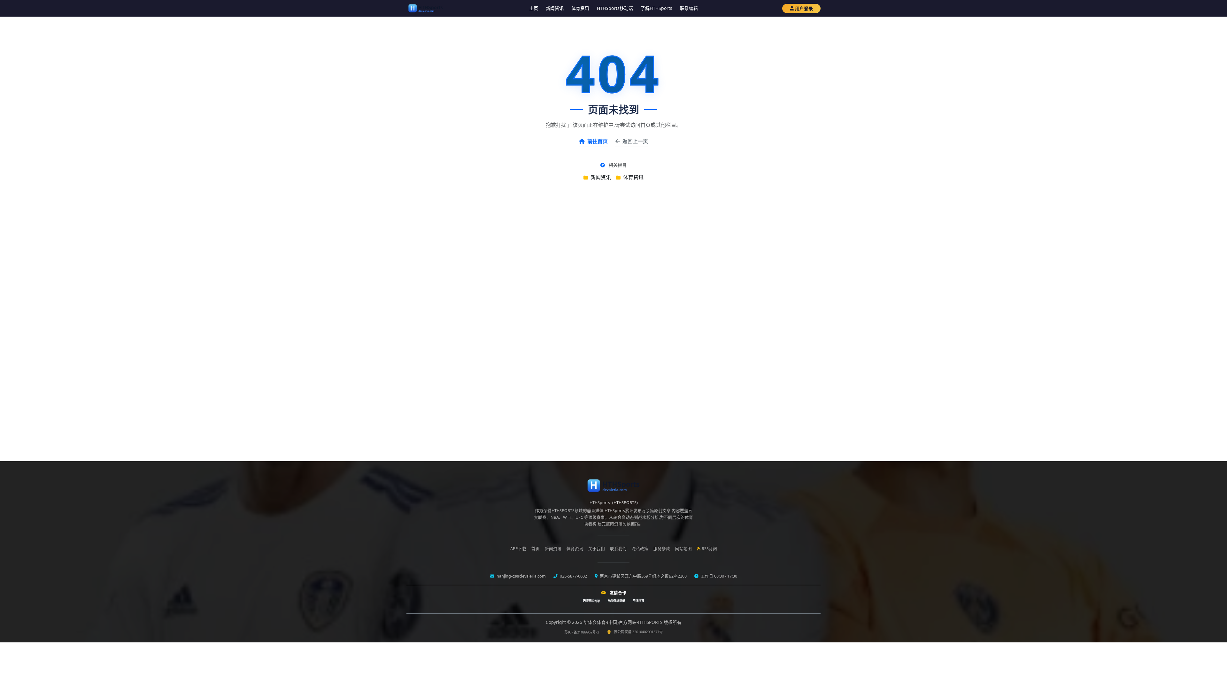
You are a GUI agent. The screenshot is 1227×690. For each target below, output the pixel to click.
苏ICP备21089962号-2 (581, 632)
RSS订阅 (709, 548)
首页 (535, 548)
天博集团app (591, 600)
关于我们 (596, 548)
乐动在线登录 (616, 600)
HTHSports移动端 (615, 8)
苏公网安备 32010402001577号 (638, 631)
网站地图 (683, 548)
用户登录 (804, 8)
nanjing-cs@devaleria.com (521, 576)
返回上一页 (635, 141)
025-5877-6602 (573, 576)
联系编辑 (689, 8)
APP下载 (518, 548)
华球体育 (638, 600)
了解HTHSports (656, 8)
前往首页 (597, 141)
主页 (533, 8)
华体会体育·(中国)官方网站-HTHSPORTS (623, 622)
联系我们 (618, 548)
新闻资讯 (555, 8)
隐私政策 (640, 548)
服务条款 (661, 548)
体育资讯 (580, 8)
